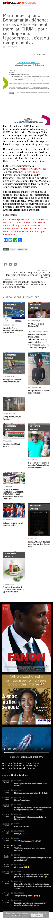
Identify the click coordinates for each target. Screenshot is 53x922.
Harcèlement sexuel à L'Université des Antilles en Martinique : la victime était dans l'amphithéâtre (24, 284)
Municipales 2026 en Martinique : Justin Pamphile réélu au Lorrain (13, 330)
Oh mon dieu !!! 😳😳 (22, 867)
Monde (17, 824)
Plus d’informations (21, 916)
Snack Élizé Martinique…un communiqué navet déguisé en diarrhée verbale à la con (30, 904)
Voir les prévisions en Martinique (20, 765)
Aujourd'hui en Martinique (10, 306)
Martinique (22, 249)
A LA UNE (33, 355)
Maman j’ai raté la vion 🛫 (23, 800)
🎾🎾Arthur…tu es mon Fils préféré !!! (27, 841)
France (17, 855)
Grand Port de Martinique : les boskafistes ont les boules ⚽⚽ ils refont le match (13, 589)
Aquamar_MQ (35, 756)
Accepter (36, 916)
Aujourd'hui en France (38, 332)
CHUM (12, 249)
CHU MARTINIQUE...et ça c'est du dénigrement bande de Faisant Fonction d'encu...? (27, 275)
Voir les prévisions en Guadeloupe (20, 763)
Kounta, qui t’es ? (20, 834)
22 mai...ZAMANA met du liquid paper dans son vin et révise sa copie (39, 544)
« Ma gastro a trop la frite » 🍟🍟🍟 (27, 896)
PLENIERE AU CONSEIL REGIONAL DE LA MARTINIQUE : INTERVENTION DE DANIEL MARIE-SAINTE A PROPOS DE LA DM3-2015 (13, 494)
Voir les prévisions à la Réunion (19, 768)
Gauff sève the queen (21, 826)
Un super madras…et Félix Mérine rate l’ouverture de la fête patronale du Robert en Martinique (32, 808)
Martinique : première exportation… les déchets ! (31, 793)
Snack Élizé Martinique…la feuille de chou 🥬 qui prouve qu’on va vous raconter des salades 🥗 (31, 875)
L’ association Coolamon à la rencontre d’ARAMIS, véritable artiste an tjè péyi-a (38, 465)
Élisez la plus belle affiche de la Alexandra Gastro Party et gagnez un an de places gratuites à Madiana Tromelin (32, 886)
